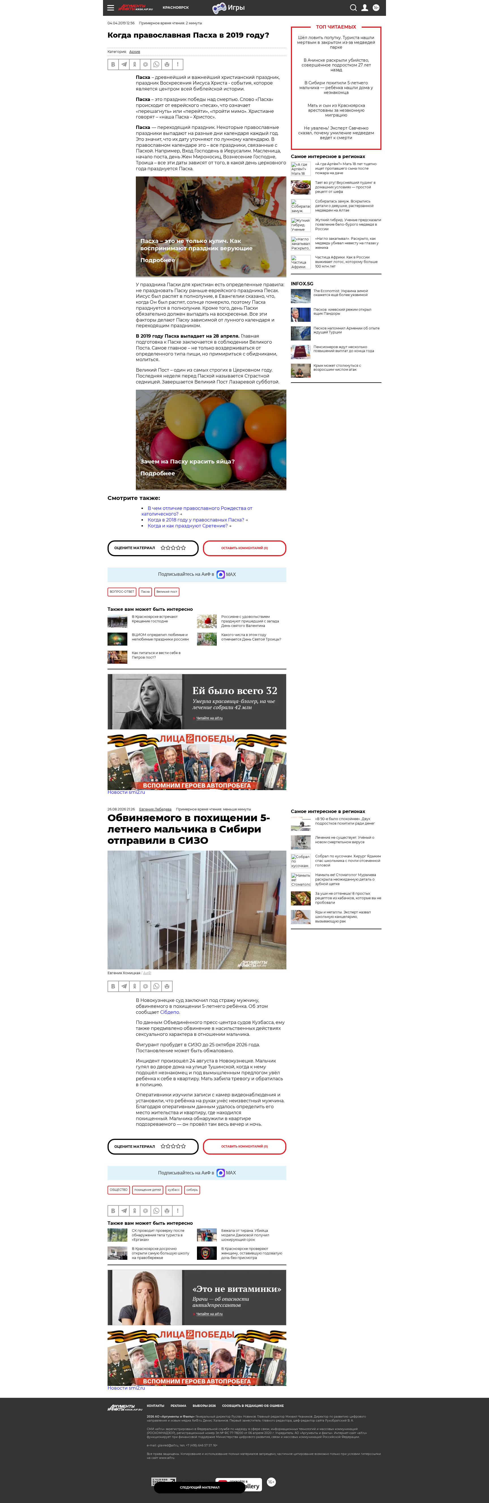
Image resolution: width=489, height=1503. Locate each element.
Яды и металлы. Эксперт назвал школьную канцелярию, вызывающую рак (343, 916)
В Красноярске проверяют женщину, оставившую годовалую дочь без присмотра (251, 1253)
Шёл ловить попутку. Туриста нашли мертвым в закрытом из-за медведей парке (336, 42)
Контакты (155, 1406)
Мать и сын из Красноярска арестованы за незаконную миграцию (336, 110)
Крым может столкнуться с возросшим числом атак (337, 368)
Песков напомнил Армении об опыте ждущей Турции (346, 330)
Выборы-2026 (204, 1406)
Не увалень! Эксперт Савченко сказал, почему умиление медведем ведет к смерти (336, 133)
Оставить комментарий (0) (244, 548)
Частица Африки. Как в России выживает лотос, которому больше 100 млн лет (346, 261)
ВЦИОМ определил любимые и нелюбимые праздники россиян (160, 637)
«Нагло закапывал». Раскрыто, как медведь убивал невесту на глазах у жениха (347, 243)
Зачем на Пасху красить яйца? (187, 461)
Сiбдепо (169, 1012)
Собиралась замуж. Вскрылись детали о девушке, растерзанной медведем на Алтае (344, 205)
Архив (134, 51)
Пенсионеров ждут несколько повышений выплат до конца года (344, 349)
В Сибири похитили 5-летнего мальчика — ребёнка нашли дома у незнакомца (336, 88)
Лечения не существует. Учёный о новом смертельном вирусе (344, 839)
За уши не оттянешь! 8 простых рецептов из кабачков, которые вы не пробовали (348, 898)
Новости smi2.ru (126, 792)
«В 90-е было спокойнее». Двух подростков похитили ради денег (345, 821)
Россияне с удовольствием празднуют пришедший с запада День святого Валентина (250, 621)
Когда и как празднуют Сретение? (188, 526)
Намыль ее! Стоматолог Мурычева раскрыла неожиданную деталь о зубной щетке (345, 879)
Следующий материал (200, 1487)
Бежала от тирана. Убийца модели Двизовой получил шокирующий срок (245, 1235)
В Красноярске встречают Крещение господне (155, 618)
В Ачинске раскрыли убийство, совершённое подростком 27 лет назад (336, 65)
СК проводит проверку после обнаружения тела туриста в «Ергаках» (158, 1235)
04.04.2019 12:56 (121, 23)
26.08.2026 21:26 (121, 809)
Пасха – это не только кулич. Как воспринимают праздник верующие (196, 245)
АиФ (147, 973)
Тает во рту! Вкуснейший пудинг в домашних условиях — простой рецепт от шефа (345, 187)
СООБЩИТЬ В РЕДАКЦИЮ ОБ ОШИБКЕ (253, 1406)
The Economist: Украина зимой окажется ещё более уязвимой (341, 293)
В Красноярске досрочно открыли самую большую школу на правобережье (160, 1253)
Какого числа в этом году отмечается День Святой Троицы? (251, 637)
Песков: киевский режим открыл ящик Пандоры (343, 312)
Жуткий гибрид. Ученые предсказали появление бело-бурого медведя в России (348, 224)
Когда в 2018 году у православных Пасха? (196, 520)
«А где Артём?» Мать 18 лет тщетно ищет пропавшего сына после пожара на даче (346, 168)
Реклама (178, 1406)
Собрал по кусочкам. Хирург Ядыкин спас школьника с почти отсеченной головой (348, 860)
